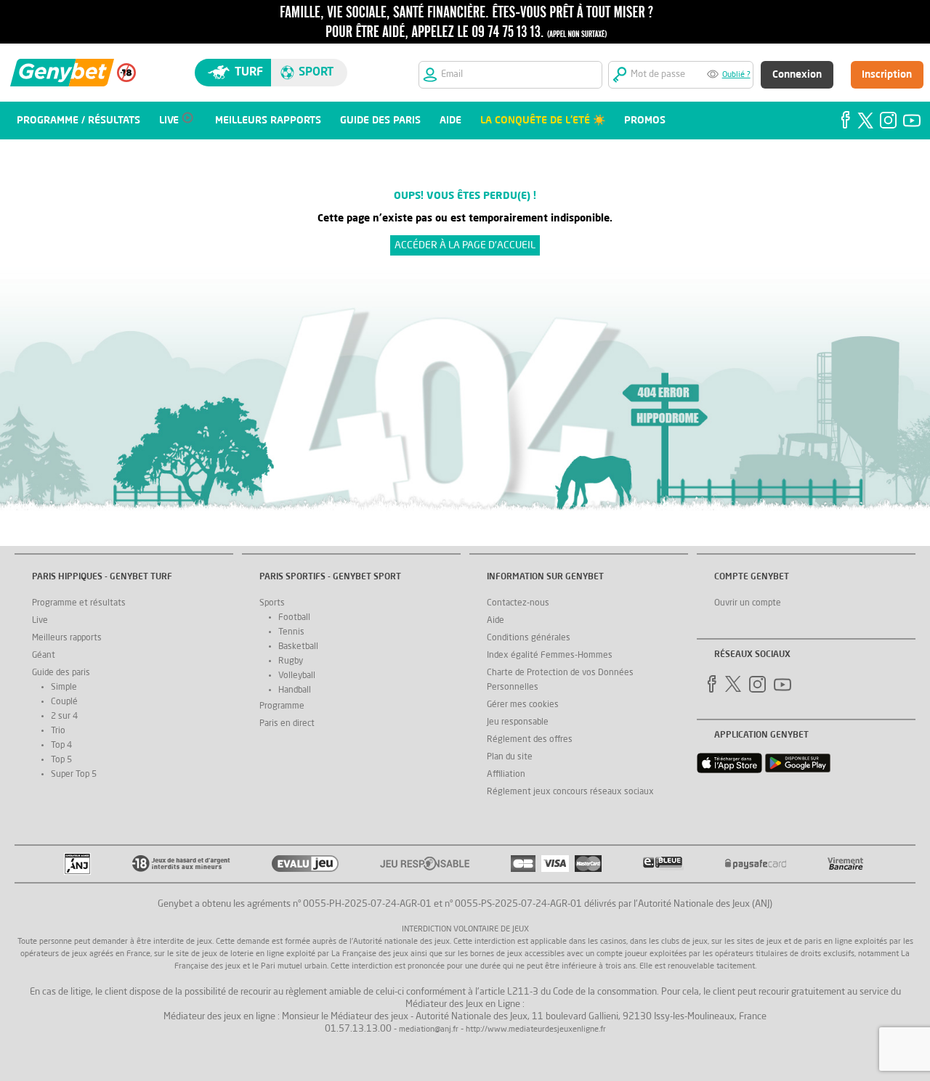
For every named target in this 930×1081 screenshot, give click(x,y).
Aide (495, 620)
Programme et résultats (79, 603)
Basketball (298, 647)
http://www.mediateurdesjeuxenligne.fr (536, 1030)
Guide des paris (61, 673)
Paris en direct (287, 723)
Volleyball (296, 676)
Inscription (887, 75)
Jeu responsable (518, 722)
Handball (294, 690)
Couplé (64, 702)
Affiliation (506, 774)
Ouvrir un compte (747, 603)
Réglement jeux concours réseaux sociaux (570, 792)
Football (294, 617)
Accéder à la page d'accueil (465, 245)
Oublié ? (736, 75)
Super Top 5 (74, 774)
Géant (43, 655)
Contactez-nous (518, 603)
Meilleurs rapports (67, 638)
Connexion (797, 75)
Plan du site (510, 757)
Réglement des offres (530, 739)
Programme (281, 706)
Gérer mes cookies (523, 705)
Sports (272, 603)
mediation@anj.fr (428, 1030)
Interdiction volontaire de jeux (465, 930)
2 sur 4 (64, 716)
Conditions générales (528, 638)
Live (40, 620)
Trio (58, 731)
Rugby (290, 661)
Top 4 (61, 745)
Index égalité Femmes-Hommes (549, 655)
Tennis (291, 632)
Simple (64, 687)
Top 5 (61, 760)
